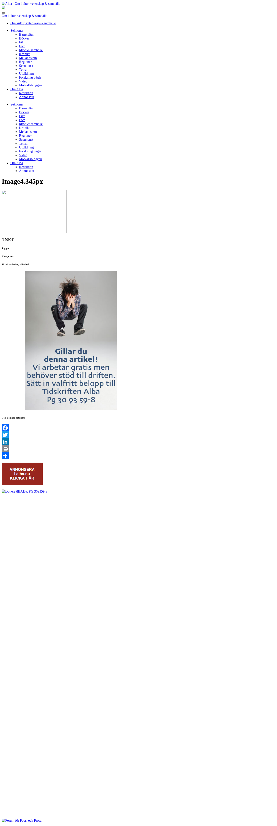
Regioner (25, 62)
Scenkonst (26, 66)
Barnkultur (26, 34)
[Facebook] (138, 427)
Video (23, 81)
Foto (22, 46)
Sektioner (16, 30)
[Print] (138, 448)
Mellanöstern (28, 58)
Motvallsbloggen (30, 85)
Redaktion (26, 93)
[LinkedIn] (138, 441)
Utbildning (26, 73)
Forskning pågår (30, 77)
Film (22, 42)
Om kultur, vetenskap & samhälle (24, 16)
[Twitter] (138, 434)
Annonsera (26, 97)
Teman (23, 69)
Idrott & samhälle (31, 50)
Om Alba (16, 89)
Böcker (24, 38)
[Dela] (138, 455)
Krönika (24, 54)
